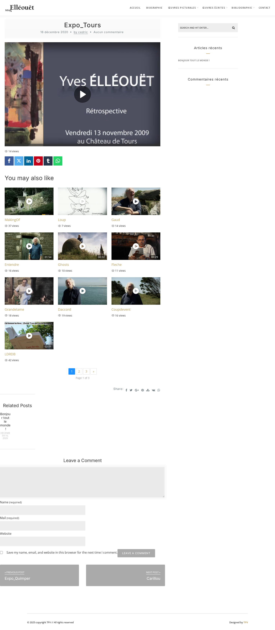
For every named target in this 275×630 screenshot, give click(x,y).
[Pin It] (38, 161)
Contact (265, 7)
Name (11, 502)
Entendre (12, 264)
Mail (9, 518)
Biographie (154, 7)
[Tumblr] (48, 161)
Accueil (135, 7)
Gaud (115, 219)
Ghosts (63, 264)
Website (5, 534)
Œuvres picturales (182, 7)
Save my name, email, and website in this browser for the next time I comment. (62, 552)
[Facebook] (9, 161)
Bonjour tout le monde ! (5, 421)
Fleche (116, 264)
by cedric (81, 32)
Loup (62, 219)
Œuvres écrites (213, 7)
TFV (246, 622)
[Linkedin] (28, 161)
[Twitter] (18, 161)
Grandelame (14, 309)
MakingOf (12, 219)
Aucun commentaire (109, 32)
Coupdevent (120, 309)
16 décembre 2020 (54, 32)
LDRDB (10, 354)
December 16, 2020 (5, 436)
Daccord (64, 309)
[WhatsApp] (57, 161)
